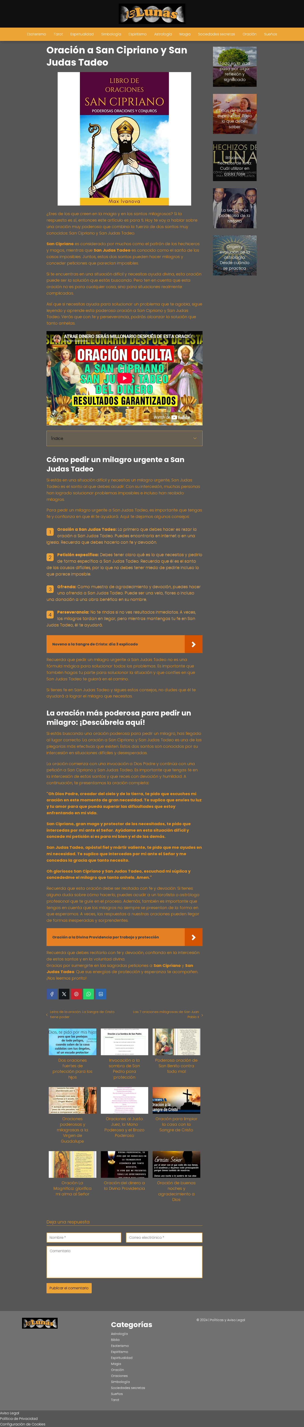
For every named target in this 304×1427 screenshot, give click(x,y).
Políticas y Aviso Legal (227, 1320)
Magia (185, 34)
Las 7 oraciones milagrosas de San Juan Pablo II (166, 1014)
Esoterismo (36, 34)
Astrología (163, 34)
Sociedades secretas (216, 34)
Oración (250, 34)
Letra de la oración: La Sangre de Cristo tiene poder (82, 1014)
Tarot (58, 34)
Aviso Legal (9, 1413)
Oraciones (119, 1376)
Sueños (270, 34)
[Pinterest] (76, 994)
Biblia (115, 1340)
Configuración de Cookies (22, 1424)
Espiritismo (138, 34)
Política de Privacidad (19, 1418)
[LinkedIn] (100, 994)
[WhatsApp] (88, 994)
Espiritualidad (82, 34)
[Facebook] (52, 994)
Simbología (111, 34)
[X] (64, 994)
